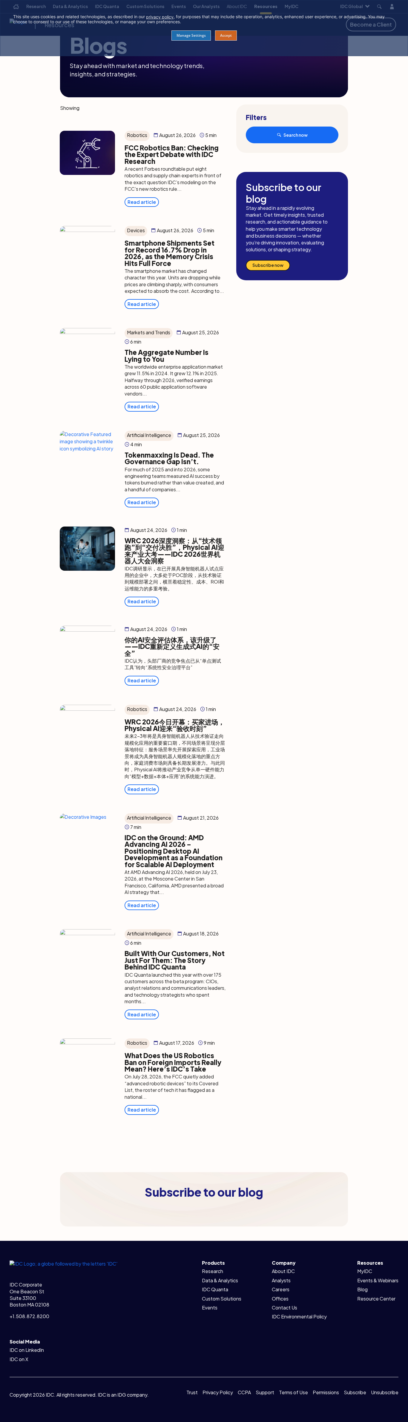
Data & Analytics (220, 1280)
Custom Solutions (221, 1298)
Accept (226, 35)
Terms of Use (293, 1392)
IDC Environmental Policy (299, 1316)
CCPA (244, 1392)
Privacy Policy (218, 1392)
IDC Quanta (215, 1289)
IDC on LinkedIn (27, 1350)
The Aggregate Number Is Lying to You (166, 355)
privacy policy (160, 16)
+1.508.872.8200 (29, 1316)
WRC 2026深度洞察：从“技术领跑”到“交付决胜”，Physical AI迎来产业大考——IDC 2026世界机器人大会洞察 (174, 550)
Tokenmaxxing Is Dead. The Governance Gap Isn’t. (169, 458)
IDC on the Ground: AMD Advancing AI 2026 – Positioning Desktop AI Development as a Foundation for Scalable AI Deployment (174, 851)
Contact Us (284, 1307)
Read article (142, 202)
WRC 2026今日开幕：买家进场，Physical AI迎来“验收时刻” (175, 725)
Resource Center (376, 1298)
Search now (295, 135)
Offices (280, 1298)
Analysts (281, 1280)
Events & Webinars (377, 1280)
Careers (280, 1289)
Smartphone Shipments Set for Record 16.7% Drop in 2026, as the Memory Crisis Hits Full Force (169, 253)
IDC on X (19, 1359)
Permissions (326, 1392)
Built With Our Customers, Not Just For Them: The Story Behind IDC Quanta (175, 960)
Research (212, 1271)
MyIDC (364, 1271)
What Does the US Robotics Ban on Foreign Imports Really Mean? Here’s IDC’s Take (173, 1062)
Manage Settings (191, 35)
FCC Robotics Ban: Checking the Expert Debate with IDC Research (172, 154)
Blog (362, 1289)
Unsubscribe (384, 1392)
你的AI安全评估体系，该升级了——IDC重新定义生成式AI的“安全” (172, 646)
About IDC (283, 1271)
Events (209, 1307)
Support (265, 1392)
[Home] (63, 1263)
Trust (192, 1392)
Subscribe (355, 1392)
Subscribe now (267, 265)
